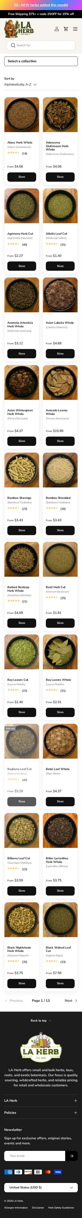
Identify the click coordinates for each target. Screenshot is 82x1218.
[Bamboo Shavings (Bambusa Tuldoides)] (21, 470)
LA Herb (18, 1201)
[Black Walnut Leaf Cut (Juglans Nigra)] (60, 919)
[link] (16, 1000)
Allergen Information (16, 1207)
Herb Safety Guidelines (61, 1207)
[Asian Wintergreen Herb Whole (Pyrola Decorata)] (21, 382)
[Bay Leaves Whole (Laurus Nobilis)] (60, 652)
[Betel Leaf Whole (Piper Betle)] (60, 741)
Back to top (39, 1021)
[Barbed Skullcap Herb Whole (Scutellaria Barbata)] (21, 559)
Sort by (9, 79)
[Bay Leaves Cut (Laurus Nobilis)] (21, 652)
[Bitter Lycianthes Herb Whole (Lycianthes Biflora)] (60, 830)
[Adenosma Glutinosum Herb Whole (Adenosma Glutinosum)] (60, 114)
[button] (66, 29)
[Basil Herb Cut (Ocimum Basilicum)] (60, 559)
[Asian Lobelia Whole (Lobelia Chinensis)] (60, 294)
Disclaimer (38, 1207)
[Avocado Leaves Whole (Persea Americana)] (60, 382)
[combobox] (41, 45)
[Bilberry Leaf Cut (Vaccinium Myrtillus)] (21, 830)
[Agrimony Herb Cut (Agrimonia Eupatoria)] (21, 205)
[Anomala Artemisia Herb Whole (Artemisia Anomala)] (21, 294)
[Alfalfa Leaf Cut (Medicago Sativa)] (60, 205)
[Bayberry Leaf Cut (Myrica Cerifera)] (21, 741)
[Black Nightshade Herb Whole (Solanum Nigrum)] (21, 919)
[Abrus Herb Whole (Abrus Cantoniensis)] (21, 114)
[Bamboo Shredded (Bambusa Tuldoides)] (60, 470)
